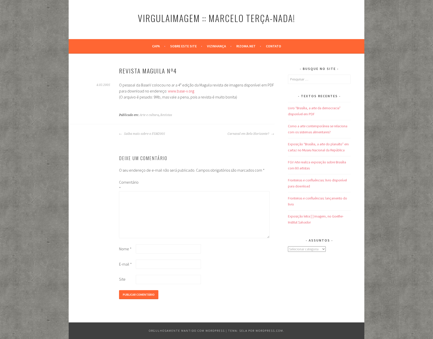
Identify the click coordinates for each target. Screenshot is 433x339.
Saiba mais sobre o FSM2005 (144, 134)
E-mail (125, 264)
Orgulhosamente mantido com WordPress (187, 330)
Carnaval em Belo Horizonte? (249, 134)
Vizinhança (216, 46)
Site (122, 279)
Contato (273, 46)
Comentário (127, 185)
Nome (125, 248)
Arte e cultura (149, 115)
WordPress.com (269, 330)
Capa (156, 46)
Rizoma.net (246, 46)
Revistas (166, 115)
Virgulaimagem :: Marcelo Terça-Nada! (216, 18)
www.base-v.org (181, 90)
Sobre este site (183, 46)
